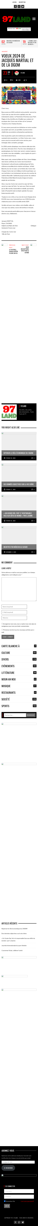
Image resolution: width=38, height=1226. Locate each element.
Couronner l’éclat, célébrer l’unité (12, 950)
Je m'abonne (8, 1168)
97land (23, 73)
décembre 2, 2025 (11, 552)
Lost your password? (27, 1201)
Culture (19, 652)
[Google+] (19, 6)
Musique (19, 686)
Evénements (19, 666)
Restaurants (19, 692)
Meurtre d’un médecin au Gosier (13, 41)
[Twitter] (22, 6)
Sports (19, 705)
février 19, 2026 (11, 458)
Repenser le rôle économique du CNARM (14, 928)
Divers (19, 659)
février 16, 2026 (11, 521)
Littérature (19, 672)
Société (4, 51)
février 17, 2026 (11, 489)
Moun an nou (19, 679)
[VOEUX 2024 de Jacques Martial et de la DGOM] (19, 95)
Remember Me (10, 1201)
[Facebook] (15, 6)
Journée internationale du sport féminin (14, 945)
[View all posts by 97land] (17, 73)
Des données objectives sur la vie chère (14, 933)
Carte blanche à (19, 646)
